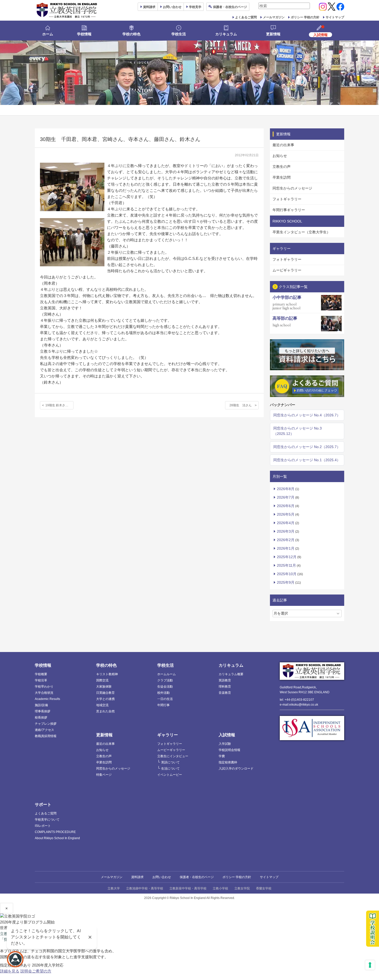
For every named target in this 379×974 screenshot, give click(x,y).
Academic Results (47, 699)
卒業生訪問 (282, 177)
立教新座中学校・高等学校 (188, 888)
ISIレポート (43, 826)
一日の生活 (165, 699)
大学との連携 (105, 699)
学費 (222, 756)
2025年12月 (286, 557)
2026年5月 (285, 514)
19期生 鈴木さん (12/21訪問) (59, 405)
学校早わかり (44, 686)
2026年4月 (285, 523)
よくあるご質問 (246, 17)
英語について (170, 762)
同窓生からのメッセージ (292, 188)
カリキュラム (226, 34)
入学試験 (225, 744)
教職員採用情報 (45, 736)
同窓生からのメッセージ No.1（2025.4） (306, 460)
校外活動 (163, 693)
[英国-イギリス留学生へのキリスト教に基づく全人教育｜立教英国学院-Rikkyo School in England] (67, 10)
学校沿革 (41, 680)
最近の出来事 (283, 145)
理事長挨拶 (42, 711)
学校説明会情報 (229, 750)
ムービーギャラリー (171, 750)
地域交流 (102, 705)
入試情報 (227, 735)
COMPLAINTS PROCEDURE (55, 832)
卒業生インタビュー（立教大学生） (301, 232)
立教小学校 (220, 888)
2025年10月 (286, 574)
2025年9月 (285, 582)
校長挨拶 (41, 717)
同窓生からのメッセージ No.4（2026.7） (306, 415)
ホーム (47, 34)
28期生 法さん (240, 405)
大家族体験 (104, 686)
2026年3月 (285, 531)
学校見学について (47, 819)
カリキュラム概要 (231, 674)
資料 (149, 7)
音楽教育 (225, 693)
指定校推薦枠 (228, 762)
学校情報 (84, 34)
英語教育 (225, 680)
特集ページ (104, 775)
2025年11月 (286, 565)
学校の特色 (131, 34)
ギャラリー (167, 735)
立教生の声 (282, 166)
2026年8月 (285, 489)
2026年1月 (285, 548)
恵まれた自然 (105, 711)
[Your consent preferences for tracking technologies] (370, 965)
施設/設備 (41, 705)
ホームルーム (166, 674)
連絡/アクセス (44, 730)
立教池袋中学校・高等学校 (144, 888)
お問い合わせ (172, 7)
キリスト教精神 (107, 674)
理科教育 (225, 686)
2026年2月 (285, 540)
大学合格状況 (44, 693)
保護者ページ (230, 7)
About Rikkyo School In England (57, 838)
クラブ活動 (165, 680)
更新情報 (273, 34)
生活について (170, 768)
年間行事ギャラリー (289, 210)
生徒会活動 (165, 686)
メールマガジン (274, 17)
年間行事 (163, 705)
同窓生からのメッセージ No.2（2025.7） (306, 447)
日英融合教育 (105, 693)
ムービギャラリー (287, 270)
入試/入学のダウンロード (236, 768)
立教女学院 (242, 888)
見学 (195, 7)
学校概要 (41, 674)
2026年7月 (285, 497)
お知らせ (280, 156)
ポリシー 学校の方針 (305, 17)
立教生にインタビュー (172, 756)
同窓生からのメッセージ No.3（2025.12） (297, 431)
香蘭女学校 (263, 888)
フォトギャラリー (287, 199)
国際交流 (102, 680)
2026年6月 (285, 506)
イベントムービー (169, 775)
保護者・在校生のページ (197, 877)
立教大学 (114, 888)
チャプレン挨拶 (45, 723)
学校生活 (178, 34)
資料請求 (137, 877)
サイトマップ (335, 17)
